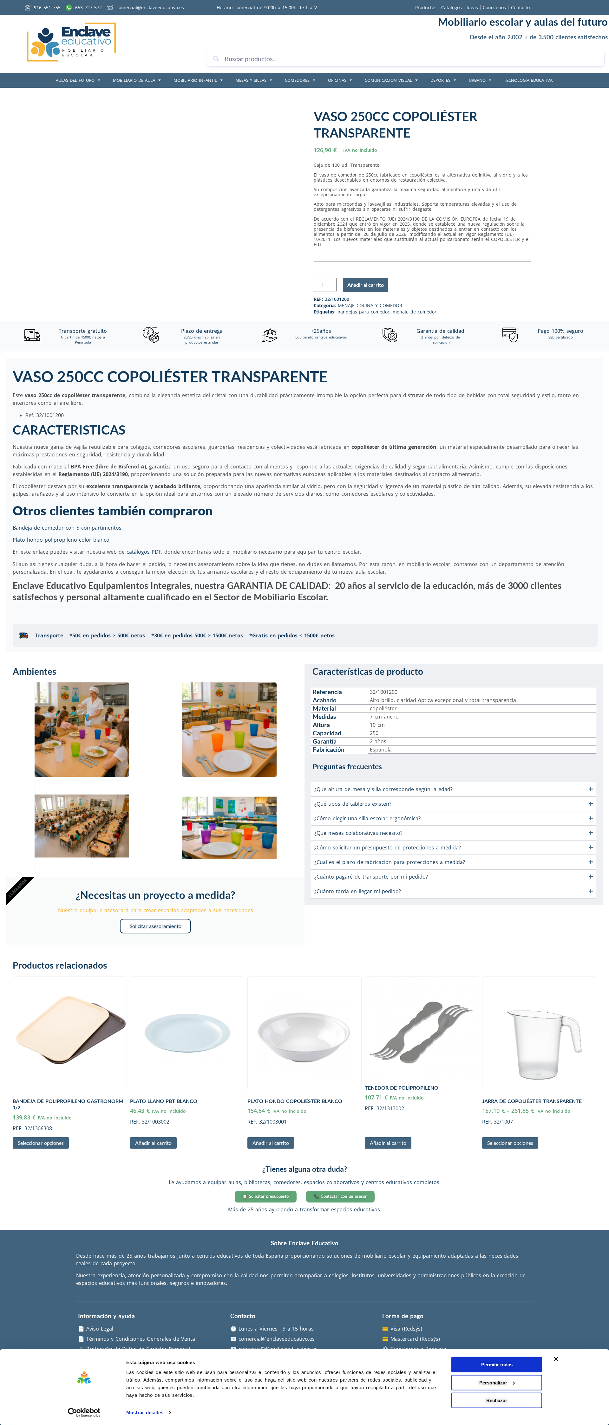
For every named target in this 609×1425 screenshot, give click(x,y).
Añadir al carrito (365, 285)
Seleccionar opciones (41, 1143)
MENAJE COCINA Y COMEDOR (370, 305)
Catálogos (451, 7)
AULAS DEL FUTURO (75, 80)
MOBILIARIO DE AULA (134, 80)
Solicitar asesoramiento (155, 926)
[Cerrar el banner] (556, 1359)
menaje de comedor (414, 312)
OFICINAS (337, 80)
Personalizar (493, 1382)
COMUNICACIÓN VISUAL (388, 80)
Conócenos (494, 7)
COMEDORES (297, 80)
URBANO (477, 80)
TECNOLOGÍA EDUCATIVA (528, 80)
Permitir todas (497, 1364)
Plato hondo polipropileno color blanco (61, 539)
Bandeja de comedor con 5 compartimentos (68, 527)
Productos (425, 7)
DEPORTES (440, 80)
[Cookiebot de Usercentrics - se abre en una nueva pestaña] (84, 1412)
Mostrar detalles (144, 1412)
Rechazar (496, 1400)
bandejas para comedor (363, 312)
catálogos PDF (144, 551)
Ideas (472, 7)
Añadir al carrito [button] (153, 1143)
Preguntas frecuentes (347, 766)
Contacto (520, 7)
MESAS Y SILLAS (250, 80)
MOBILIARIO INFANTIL (195, 80)
